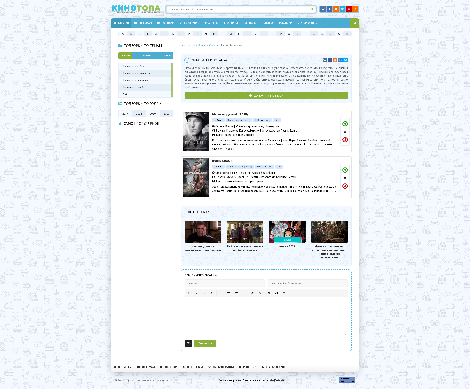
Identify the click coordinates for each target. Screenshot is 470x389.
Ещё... (126, 94)
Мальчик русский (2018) (230, 114)
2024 (125, 113)
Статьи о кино (307, 23)
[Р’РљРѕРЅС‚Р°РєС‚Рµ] (325, 60)
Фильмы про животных (135, 80)
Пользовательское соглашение (150, 380)
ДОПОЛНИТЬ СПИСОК (268, 95)
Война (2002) (222, 160)
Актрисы (233, 23)
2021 (139, 113)
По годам (168, 23)
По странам (192, 23)
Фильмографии (223, 367)
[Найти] (312, 9)
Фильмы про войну (133, 66)
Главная (123, 23)
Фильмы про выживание (136, 73)
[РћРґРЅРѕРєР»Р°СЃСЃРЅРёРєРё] (335, 60)
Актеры (213, 23)
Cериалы (250, 23)
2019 (166, 113)
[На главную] (138, 9)
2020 (153, 113)
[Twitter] (345, 60)
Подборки (125, 367)
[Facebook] (330, 60)
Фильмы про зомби (133, 87)
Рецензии (285, 23)
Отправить (205, 343)
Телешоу (268, 23)
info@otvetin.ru (278, 380)
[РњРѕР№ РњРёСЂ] (340, 60)
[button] (189, 293)
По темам (145, 23)
